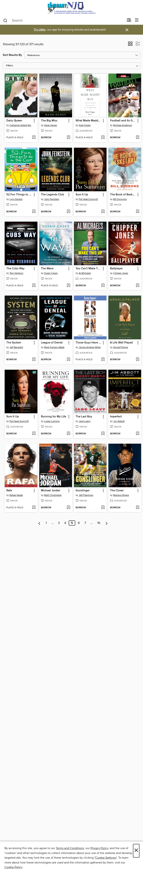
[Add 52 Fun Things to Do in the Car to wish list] (33, 211)
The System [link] (13, 342)
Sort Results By (12, 55)
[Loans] (129, 20)
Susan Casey (51, 273)
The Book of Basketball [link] (123, 194)
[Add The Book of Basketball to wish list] (137, 211)
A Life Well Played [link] (121, 342)
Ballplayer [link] (116, 268)
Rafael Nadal (16, 495)
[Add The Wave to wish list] (68, 285)
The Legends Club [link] (52, 194)
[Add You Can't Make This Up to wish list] (103, 285)
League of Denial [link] (52, 342)
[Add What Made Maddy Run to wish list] (103, 137)
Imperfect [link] (116, 416)
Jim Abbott (119, 421)
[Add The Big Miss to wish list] (68, 137)
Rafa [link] (9, 490)
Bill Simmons (120, 199)
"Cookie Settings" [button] (105, 858)
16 (98, 523)
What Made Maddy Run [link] (88, 120)
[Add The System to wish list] (33, 359)
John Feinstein (51, 199)
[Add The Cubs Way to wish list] (33, 285)
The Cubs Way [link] (15, 268)
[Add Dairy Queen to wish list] (33, 137)
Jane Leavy (84, 421)
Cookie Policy (13, 867)
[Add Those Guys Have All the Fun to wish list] (103, 359)
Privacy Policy (99, 848)
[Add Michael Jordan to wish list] (68, 507)
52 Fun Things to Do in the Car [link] (19, 194)
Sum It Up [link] (82, 194)
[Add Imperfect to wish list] (137, 433)
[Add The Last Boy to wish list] (103, 433)
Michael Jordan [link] (50, 490)
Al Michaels (85, 273)
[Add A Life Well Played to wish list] (137, 359)
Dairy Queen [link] (14, 120)
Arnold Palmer (120, 347)
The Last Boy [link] (84, 416)
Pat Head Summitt (88, 199)
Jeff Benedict (16, 347)
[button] (130, 45)
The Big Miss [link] (49, 120)
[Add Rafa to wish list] (33, 507)
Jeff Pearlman (86, 495)
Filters (9, 65)
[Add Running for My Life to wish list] (68, 433)
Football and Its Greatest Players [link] (123, 120)
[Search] (5, 20)
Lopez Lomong (52, 421)
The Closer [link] (117, 490)
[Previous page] (39, 523)
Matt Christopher (53, 495)
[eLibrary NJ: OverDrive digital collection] (71, 8)
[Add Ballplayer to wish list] (137, 285)
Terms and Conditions (70, 848)
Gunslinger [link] (83, 490)
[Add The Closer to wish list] (137, 507)
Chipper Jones (120, 273)
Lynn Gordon (16, 199)
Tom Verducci (16, 273)
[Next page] (106, 523)
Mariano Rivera (121, 495)
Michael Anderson (122, 125)
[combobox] (64, 20)
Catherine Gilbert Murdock (21, 125)
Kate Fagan (85, 125)
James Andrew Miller (90, 347)
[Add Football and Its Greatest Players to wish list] (137, 137)
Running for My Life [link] (53, 416)
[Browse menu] (136, 20)
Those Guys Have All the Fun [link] (88, 342)
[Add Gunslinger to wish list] (103, 507)
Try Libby (40, 30)
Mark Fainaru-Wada (54, 347)
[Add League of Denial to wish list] (68, 359)
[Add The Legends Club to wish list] (68, 211)
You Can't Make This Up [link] (88, 268)
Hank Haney (50, 125)
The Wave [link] (47, 268)
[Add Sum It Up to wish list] (103, 211)
